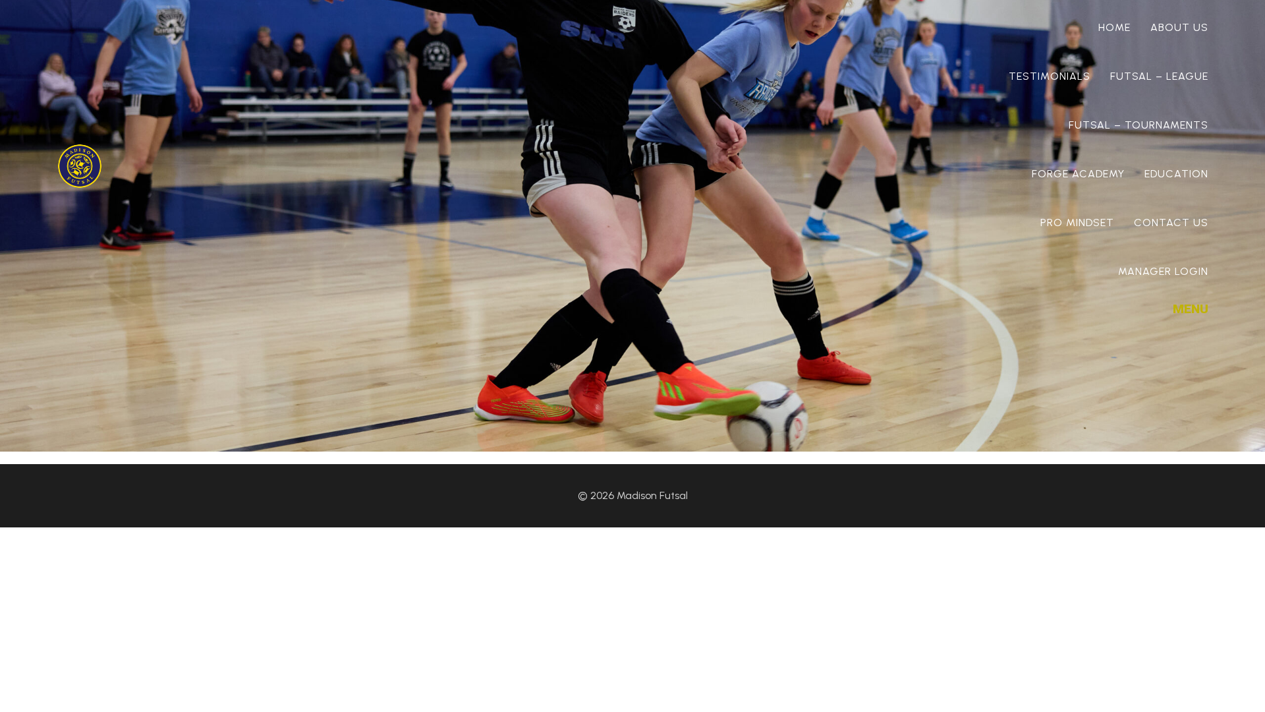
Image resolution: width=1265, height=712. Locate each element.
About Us (1179, 27)
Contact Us (1171, 222)
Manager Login (1163, 271)
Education (1176, 173)
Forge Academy (1078, 173)
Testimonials (1049, 76)
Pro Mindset (1077, 222)
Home (1114, 27)
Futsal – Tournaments (1138, 125)
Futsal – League (1159, 76)
